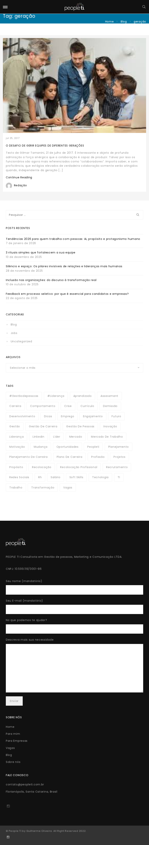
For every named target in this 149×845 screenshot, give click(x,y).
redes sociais (19, 477)
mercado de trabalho (107, 437)
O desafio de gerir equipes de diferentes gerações (45, 145)
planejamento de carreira (28, 457)
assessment (109, 396)
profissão (98, 457)
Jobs (14, 333)
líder (56, 437)
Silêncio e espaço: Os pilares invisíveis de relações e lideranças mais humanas (64, 266)
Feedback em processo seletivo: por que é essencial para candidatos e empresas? (67, 294)
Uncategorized (21, 341)
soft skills (76, 477)
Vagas (10, 748)
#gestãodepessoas (23, 396)
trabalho (16, 487)
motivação (17, 447)
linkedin (38, 437)
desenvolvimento (22, 416)
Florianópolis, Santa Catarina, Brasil (31, 792)
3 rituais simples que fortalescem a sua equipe (40, 252)
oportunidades (67, 447)
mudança (41, 447)
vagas (67, 487)
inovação (110, 426)
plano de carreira (69, 457)
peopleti (93, 447)
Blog (124, 21)
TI (119, 477)
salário (56, 477)
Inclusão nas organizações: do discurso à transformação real (51, 280)
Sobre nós (13, 762)
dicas (48, 416)
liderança (16, 437)
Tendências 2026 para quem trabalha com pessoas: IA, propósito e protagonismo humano (73, 239)
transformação (42, 487)
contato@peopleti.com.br (25, 784)
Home (109, 21)
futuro (116, 416)
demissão (110, 406)
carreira (15, 406)
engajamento (93, 416)
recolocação (41, 467)
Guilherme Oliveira (39, 831)
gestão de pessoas (80, 426)
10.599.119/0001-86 (28, 569)
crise (68, 406)
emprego (67, 416)
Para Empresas (17, 741)
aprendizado (82, 396)
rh (40, 477)
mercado (75, 437)
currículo (87, 406)
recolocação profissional (78, 467)
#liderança (55, 396)
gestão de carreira (43, 426)
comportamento (42, 406)
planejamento (118, 447)
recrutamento (117, 467)
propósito (16, 467)
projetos (119, 457)
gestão (14, 426)
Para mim (13, 734)
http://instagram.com (8, 807)
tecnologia (100, 477)
